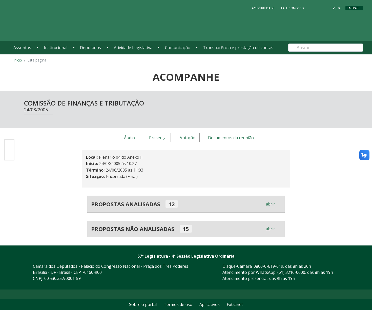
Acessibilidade (263, 8)
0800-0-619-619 (268, 266)
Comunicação (177, 47)
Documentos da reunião (231, 138)
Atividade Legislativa (133, 47)
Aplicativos (209, 304)
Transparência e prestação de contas (238, 47)
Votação (187, 138)
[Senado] (323, 8)
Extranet (235, 304)
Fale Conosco (292, 8)
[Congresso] (314, 8)
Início (17, 60)
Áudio (129, 138)
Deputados (90, 47)
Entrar (353, 8)
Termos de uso (178, 304)
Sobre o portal (143, 304)
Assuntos (22, 47)
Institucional (55, 47)
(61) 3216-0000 (291, 272)
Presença (158, 138)
